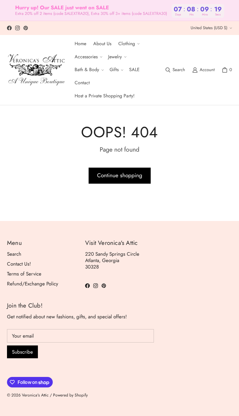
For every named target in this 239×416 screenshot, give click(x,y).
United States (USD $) (209, 28)
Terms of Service (24, 273)
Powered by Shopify (70, 395)
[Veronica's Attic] (36, 70)
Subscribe (22, 351)
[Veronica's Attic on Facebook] (9, 28)
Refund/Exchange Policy (32, 283)
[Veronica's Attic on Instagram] (17, 28)
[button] (128, 43)
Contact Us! (19, 263)
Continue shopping (119, 175)
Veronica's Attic (35, 395)
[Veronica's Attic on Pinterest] (26, 28)
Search (14, 253)
